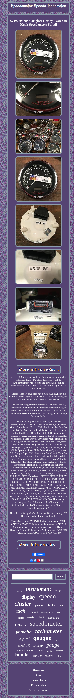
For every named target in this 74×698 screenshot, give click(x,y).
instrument (38, 589)
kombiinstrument (23, 650)
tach (20, 611)
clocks (51, 605)
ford (56, 640)
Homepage (38, 669)
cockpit (24, 645)
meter (38, 645)
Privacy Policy (38, 685)
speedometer (46, 623)
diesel (40, 650)
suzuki (49, 656)
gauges (42, 638)
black (41, 617)
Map (38, 674)
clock (49, 651)
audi (59, 612)
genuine (39, 605)
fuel (61, 605)
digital (24, 639)
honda (22, 655)
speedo (47, 596)
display (28, 597)
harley (37, 656)
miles (21, 617)
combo (19, 591)
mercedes (59, 650)
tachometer (48, 631)
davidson (47, 612)
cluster (23, 603)
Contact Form (39, 680)
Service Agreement (38, 690)
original (33, 612)
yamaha (24, 632)
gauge (52, 645)
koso (60, 656)
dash (30, 617)
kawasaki (53, 617)
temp (58, 590)
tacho (20, 624)
